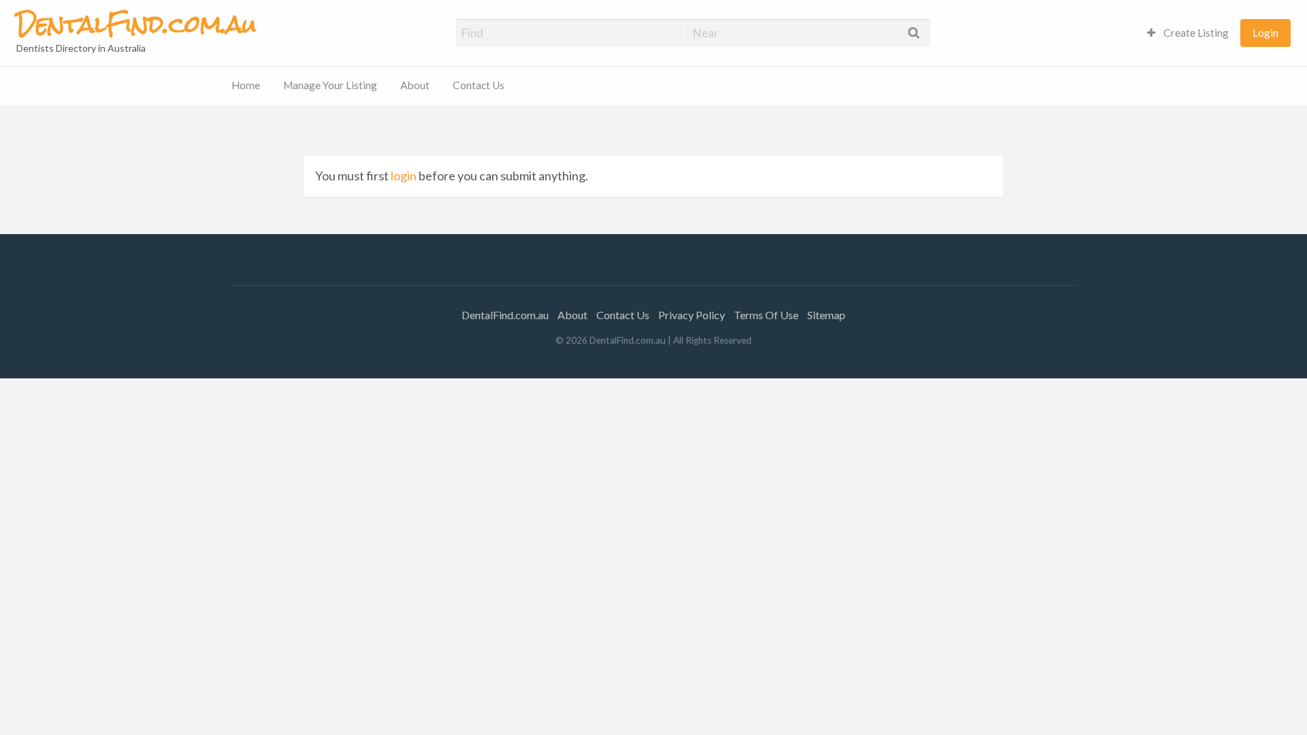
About (415, 85)
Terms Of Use (766, 314)
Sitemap (826, 314)
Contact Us (478, 85)
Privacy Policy (691, 314)
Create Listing (1195, 33)
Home (245, 85)
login (404, 175)
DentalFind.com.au (505, 314)
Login (1265, 33)
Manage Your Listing (330, 85)
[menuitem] (1187, 33)
